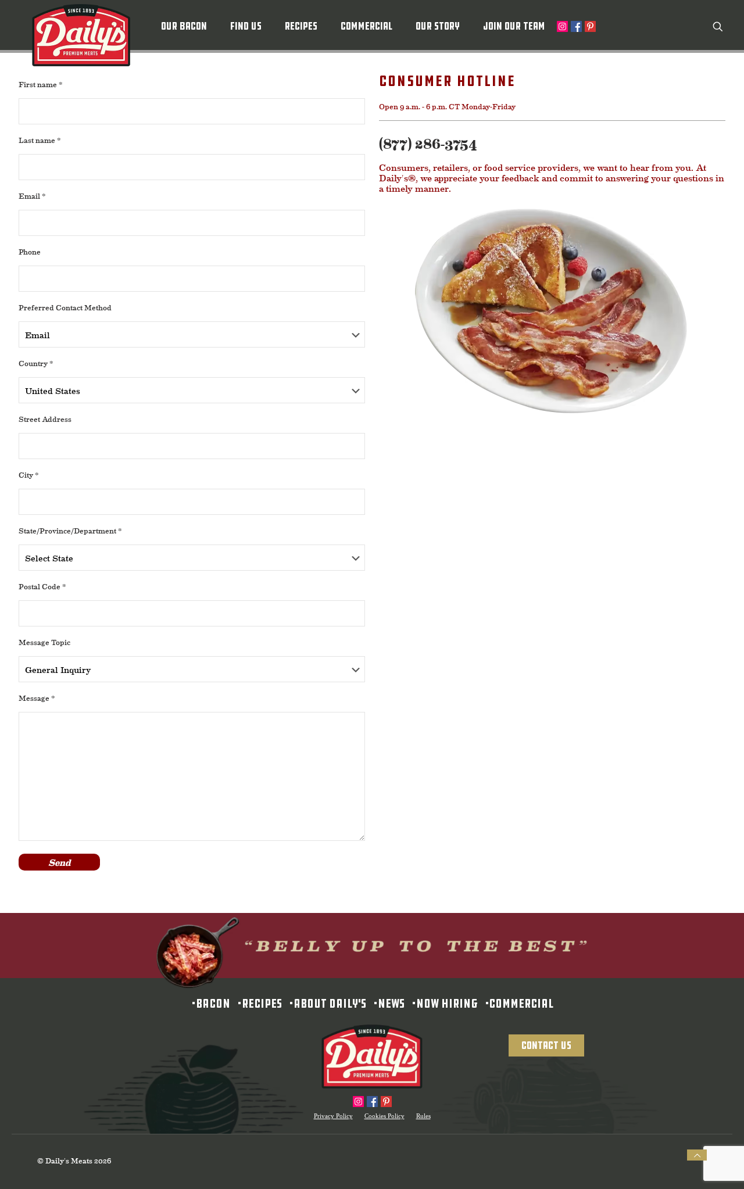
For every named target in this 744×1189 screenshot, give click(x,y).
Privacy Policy (333, 1116)
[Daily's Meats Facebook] (372, 1101)
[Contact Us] (546, 1023)
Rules (423, 1116)
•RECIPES (256, 1003)
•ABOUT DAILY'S (324, 1003)
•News (385, 1003)
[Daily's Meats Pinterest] (386, 1101)
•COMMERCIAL (515, 1003)
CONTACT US (546, 1045)
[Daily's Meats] (81, 35)
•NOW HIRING (441, 1003)
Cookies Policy (384, 1116)
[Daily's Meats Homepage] (372, 1056)
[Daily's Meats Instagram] (358, 1101)
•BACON (210, 1003)
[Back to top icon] (697, 1155)
